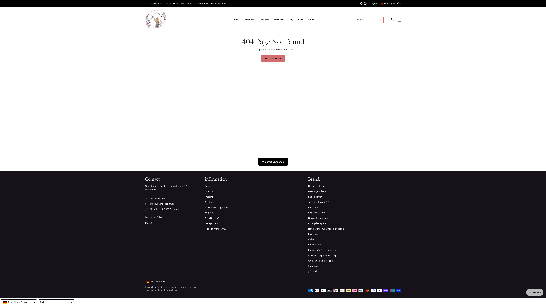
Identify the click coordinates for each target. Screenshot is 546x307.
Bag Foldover (315, 197)
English (374, 3)
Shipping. (210, 212)
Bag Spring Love (316, 212)
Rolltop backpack (317, 223)
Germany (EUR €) (391, 3)
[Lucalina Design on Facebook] (361, 4)
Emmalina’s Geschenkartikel (322, 250)
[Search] (380, 20)
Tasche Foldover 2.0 (318, 202)
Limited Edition (316, 186)
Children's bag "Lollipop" (321, 261)
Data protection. (213, 223)
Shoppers (313, 266)
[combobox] (19, 302)
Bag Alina (313, 234)
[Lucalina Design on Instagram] (365, 4)
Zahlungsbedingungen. (216, 207)
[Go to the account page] (392, 19)
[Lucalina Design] (155, 19)
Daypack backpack (318, 218)
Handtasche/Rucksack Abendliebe (326, 229)
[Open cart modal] (399, 19)
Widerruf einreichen (273, 161)
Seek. (208, 186)
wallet (311, 239)
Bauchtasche (314, 244)
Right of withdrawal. (215, 229)
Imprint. (209, 197)
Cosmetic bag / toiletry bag (322, 255)
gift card (312, 271)
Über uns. (210, 191)
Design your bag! (317, 191)
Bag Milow (313, 207)
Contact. (209, 202)
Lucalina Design (170, 287)
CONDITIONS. (212, 218)
